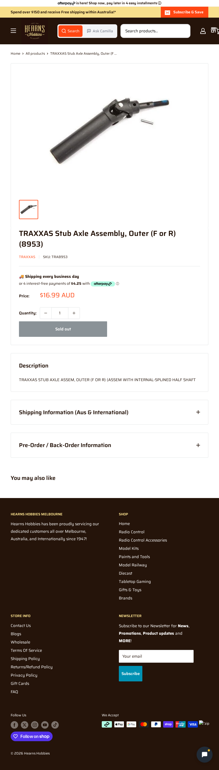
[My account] (203, 31)
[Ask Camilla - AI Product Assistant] (205, 754)
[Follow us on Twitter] (24, 725)
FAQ (14, 692)
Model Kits (129, 548)
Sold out (63, 329)
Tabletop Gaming (135, 581)
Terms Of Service (26, 650)
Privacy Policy (24, 675)
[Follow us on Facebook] (14, 725)
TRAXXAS (27, 257)
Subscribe (131, 673)
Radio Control (131, 532)
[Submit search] (183, 31)
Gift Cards (20, 683)
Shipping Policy (25, 659)
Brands (125, 598)
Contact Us (21, 625)
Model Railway (133, 565)
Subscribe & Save (188, 12)
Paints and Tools (134, 557)
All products (35, 53)
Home (15, 53)
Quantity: (28, 313)
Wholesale (20, 642)
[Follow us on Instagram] (34, 725)
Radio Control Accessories (143, 540)
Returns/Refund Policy (32, 667)
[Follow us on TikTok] (55, 725)
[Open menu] (13, 31)
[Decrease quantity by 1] (45, 313)
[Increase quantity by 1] (74, 313)
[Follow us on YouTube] (45, 725)
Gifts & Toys (130, 590)
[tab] (70, 31)
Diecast (125, 573)
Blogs (16, 634)
